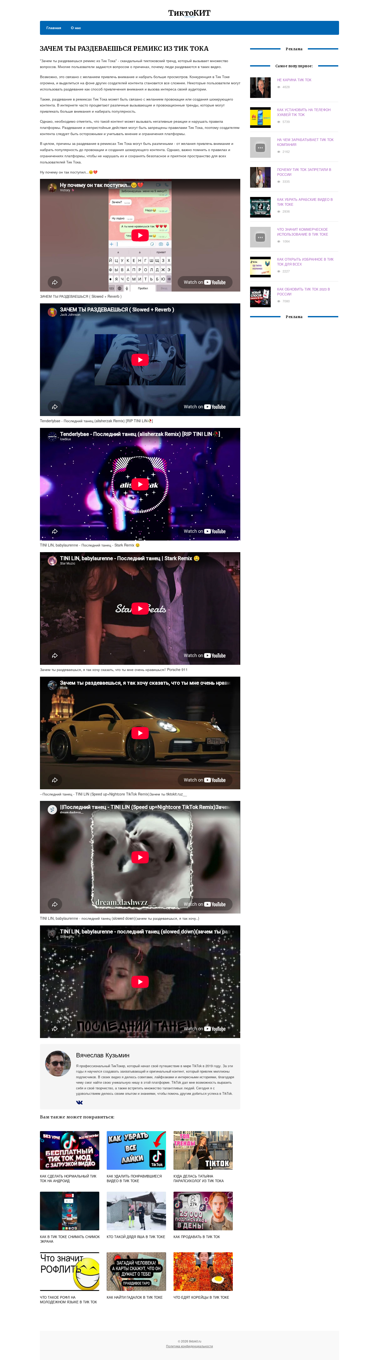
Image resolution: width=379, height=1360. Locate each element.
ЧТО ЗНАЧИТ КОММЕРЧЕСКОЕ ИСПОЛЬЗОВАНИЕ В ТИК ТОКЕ (302, 232)
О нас (76, 27)
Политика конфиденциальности (189, 1346)
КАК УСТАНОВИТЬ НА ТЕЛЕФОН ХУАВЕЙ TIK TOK (304, 112)
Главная (53, 27)
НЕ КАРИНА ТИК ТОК (294, 79)
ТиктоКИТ (189, 13)
